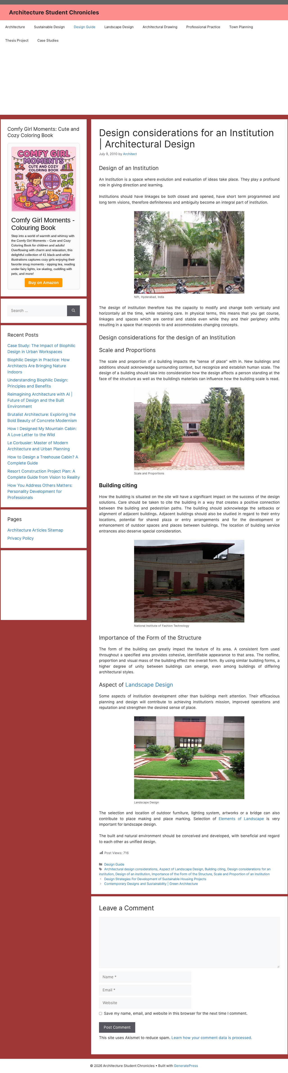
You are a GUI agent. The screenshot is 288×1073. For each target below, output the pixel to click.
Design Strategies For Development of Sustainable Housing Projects (155, 879)
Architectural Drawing (160, 27)
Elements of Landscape (242, 818)
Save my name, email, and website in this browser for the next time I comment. (176, 1013)
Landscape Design (119, 27)
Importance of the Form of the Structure (182, 874)
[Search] (73, 310)
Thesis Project (16, 40)
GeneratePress (186, 1066)
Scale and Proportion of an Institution (242, 874)
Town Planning (241, 27)
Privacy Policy (20, 538)
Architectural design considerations (131, 869)
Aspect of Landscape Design (181, 869)
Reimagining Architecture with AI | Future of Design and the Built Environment (39, 400)
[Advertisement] (144, 81)
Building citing (215, 869)
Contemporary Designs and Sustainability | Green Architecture (151, 884)
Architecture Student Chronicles (54, 12)
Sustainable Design (49, 27)
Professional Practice (203, 27)
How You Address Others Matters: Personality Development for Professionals (39, 491)
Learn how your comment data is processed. (211, 1037)
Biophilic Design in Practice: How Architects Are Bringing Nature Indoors (38, 365)
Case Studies (47, 40)
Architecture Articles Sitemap (35, 530)
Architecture (15, 27)
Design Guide (84, 27)
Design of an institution (132, 874)
